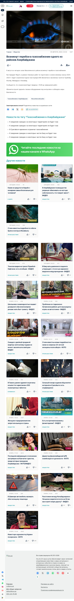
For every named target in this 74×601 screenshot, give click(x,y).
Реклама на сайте (47, 584)
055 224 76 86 (11, 594)
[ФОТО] (57, 328)
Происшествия (13, 234)
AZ (2, 5)
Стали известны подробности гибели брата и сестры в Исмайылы (30, 1)
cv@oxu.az (10, 586)
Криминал (11, 391)
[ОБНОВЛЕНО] (22, 214)
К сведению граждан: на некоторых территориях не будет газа (33, 122)
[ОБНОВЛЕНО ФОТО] (22, 520)
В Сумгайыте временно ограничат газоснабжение (28, 129)
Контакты (44, 587)
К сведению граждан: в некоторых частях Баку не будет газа (32, 133)
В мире (10, 199)
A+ (68, 65)
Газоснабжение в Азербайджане (18, 99)
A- (62, 65)
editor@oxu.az (11, 591)
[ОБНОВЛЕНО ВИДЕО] (22, 252)
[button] (47, 6)
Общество (45, 199)
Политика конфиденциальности (52, 590)
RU (2, 10)
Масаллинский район (37, 99)
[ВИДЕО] (57, 173)
